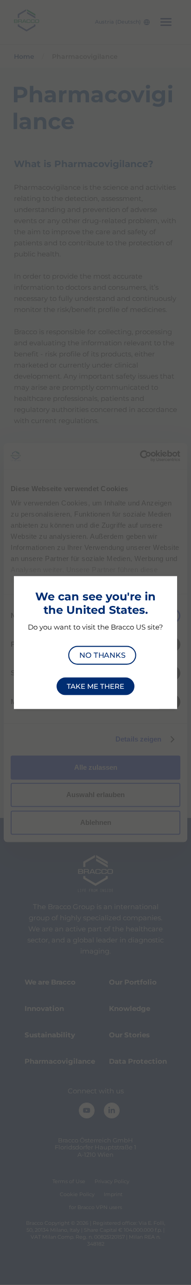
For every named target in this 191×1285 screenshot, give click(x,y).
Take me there (95, 686)
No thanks (102, 654)
